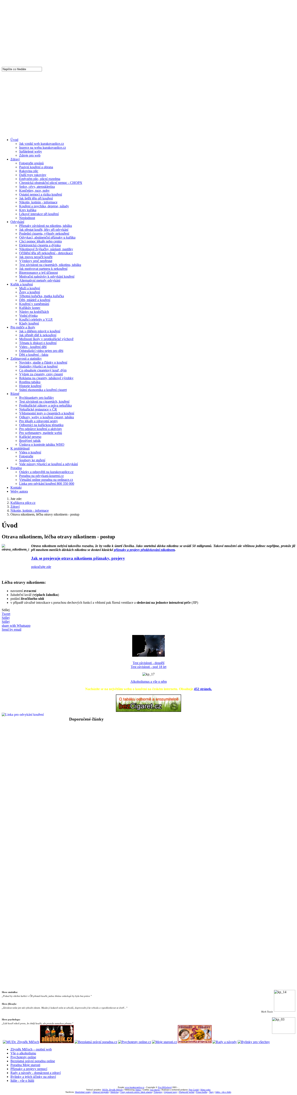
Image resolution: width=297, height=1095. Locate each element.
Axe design (155, 1089)
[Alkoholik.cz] (57, 1042)
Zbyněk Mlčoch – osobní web (31, 1049)
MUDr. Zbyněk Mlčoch (112, 1089)
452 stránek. (203, 689)
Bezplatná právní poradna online (32, 1061)
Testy (211, 1092)
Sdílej (6, 618)
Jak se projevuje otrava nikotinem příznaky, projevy (78, 558)
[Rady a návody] (224, 1042)
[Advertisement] (148, 104)
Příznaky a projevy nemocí (28, 1069)
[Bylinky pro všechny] (254, 1042)
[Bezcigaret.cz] (148, 710)
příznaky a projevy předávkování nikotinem (144, 550)
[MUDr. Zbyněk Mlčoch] (21, 1042)
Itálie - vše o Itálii (22, 1080)
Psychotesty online (23, 1057)
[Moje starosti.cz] (164, 1042)
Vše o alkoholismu (23, 1053)
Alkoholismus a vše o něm (148, 681)
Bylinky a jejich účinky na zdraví (33, 1077)
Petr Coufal (194, 1089)
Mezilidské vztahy (83, 1092)
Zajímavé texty (170, 1092)
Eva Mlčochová (165, 1087)
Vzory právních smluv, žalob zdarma (136, 1092)
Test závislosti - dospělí (148, 663)
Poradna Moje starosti (25, 1065)
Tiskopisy (158, 1092)
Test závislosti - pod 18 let (148, 667)
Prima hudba (201, 1092)
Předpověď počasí (186, 1092)
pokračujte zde (41, 567)
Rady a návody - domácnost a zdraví (35, 1073)
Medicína (114, 1092)
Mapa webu (205, 1089)
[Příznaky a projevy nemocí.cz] (195, 1042)
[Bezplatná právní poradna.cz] (96, 1042)
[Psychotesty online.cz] (134, 1042)
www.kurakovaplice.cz (134, 1087)
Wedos (138, 1089)
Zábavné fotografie (101, 1092)
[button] (148, 729)
